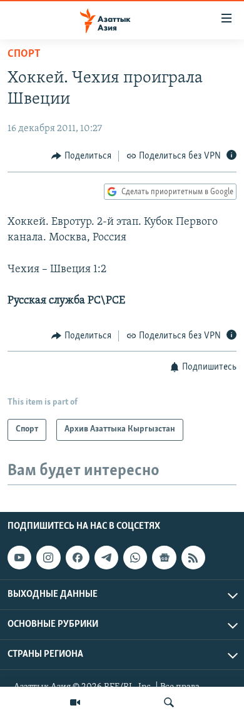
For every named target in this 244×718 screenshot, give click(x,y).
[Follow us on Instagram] (48, 557)
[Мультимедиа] (75, 702)
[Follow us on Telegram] (106, 557)
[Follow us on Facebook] (77, 557)
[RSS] (193, 557)
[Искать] (169, 702)
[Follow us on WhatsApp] (135, 557)
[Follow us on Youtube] (19, 557)
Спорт (24, 54)
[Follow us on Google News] (164, 557)
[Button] (81, 156)
